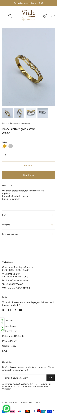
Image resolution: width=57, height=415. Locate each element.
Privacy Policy (9, 340)
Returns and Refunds (13, 336)
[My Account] (45, 15)
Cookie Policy (9, 345)
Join (50, 378)
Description (7, 185)
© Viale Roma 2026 (10, 403)
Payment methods (10, 234)
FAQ (4, 215)
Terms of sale (9, 326)
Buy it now (28, 175)
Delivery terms (9, 331)
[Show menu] (4, 16)
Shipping (6, 224)
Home (4, 123)
